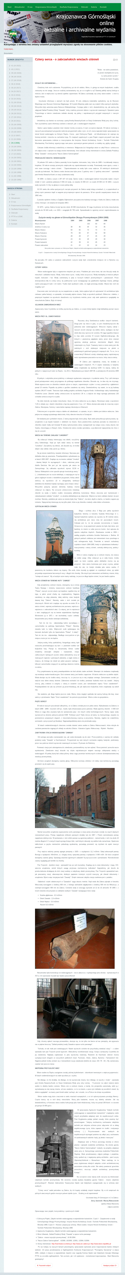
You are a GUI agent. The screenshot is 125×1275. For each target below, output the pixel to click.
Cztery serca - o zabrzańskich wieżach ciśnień (67, 59)
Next (122, 27)
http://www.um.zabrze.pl (81, 1244)
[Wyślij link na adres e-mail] (117, 60)
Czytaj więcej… (9, 49)
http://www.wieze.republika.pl (101, 1244)
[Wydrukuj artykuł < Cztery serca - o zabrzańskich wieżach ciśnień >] (114, 60)
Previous (2, 27)
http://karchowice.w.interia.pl (62, 1244)
